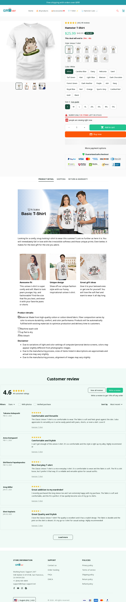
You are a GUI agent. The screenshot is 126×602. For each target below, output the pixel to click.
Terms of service (88, 570)
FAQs (50, 574)
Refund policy (87, 584)
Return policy (87, 579)
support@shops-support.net (24, 584)
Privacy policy (87, 565)
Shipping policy (88, 574)
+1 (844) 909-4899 (20, 581)
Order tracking (53, 570)
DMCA (50, 579)
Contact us (52, 565)
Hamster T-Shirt (37, 427)
